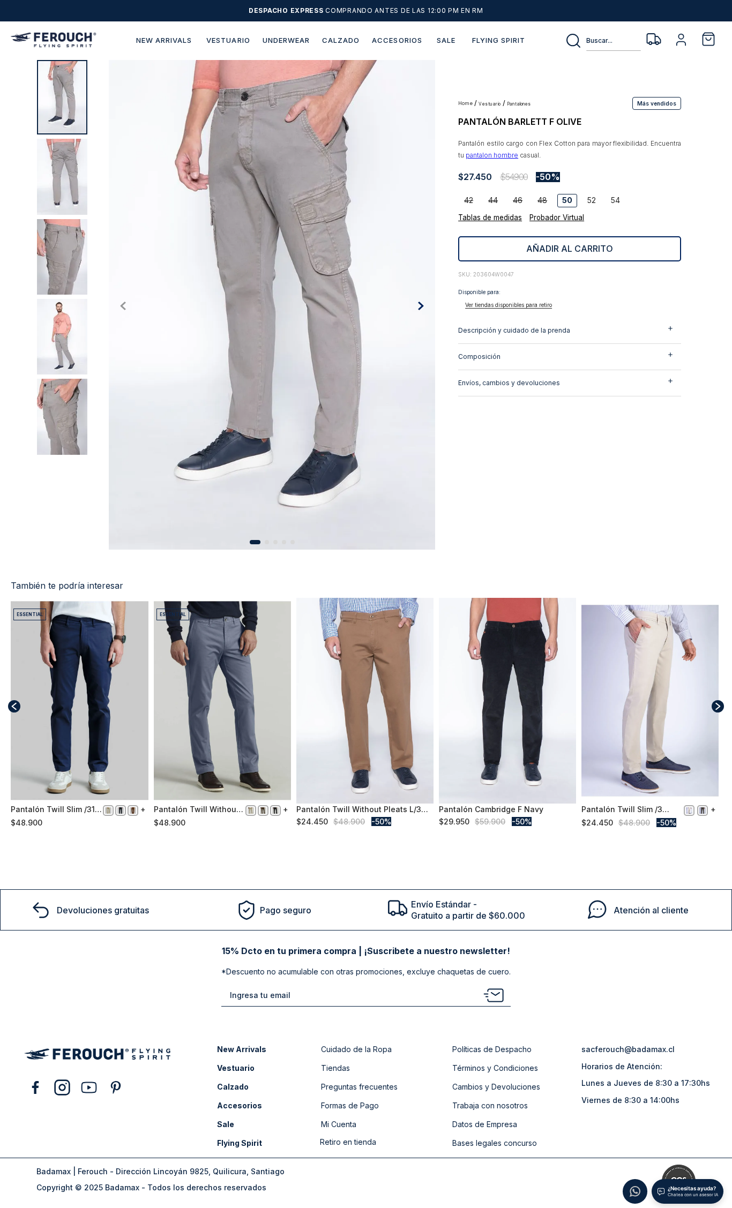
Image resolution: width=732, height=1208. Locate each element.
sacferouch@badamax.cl (628, 1049)
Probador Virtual (556, 217)
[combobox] (603, 41)
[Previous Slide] (14, 706)
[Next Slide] (717, 706)
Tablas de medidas (490, 217)
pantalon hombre (492, 155)
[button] (656, 103)
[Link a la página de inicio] (466, 103)
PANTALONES (519, 104)
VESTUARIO (490, 104)
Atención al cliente (651, 910)
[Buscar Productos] (575, 41)
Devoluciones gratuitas (103, 910)
